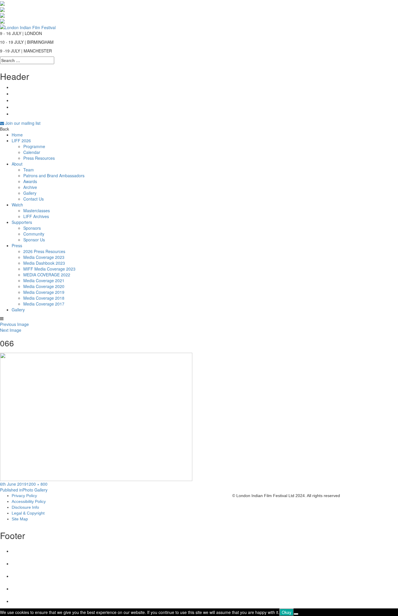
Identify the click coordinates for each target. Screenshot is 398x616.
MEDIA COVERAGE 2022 (46, 275)
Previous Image (14, 324)
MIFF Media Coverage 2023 (49, 269)
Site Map (20, 519)
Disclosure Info (25, 507)
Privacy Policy (24, 495)
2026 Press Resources (44, 251)
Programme (34, 146)
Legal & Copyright (28, 513)
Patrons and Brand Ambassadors (53, 175)
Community (33, 234)
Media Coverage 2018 (43, 298)
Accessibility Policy (29, 501)
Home (17, 135)
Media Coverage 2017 (43, 304)
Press (17, 245)
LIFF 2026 (21, 140)
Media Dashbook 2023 (44, 263)
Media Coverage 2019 (43, 292)
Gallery (29, 193)
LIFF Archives (36, 216)
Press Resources (39, 158)
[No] (296, 614)
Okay (286, 612)
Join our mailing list (22, 123)
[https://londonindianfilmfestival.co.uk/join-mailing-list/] (28, 26)
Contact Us (33, 199)
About (17, 164)
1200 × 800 (37, 484)
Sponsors (32, 228)
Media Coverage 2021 (43, 280)
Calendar (31, 152)
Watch (17, 205)
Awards (30, 181)
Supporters (22, 222)
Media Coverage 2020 (43, 286)
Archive (30, 187)
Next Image (10, 330)
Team (28, 170)
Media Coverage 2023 (43, 257)
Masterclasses (36, 210)
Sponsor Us (34, 240)
